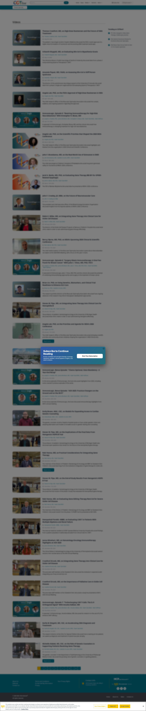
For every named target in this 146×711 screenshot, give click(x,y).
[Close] (143, 706)
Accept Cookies (125, 706)
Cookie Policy (24, 709)
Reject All (113, 706)
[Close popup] (103, 348)
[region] (73, 706)
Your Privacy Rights (99, 706)
